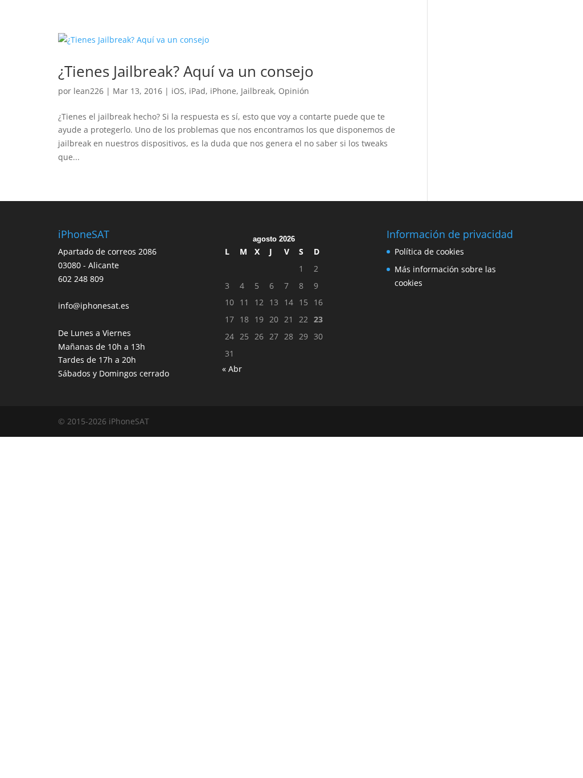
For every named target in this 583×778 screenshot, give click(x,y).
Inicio (85, 24)
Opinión (293, 90)
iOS (177, 90)
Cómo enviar (363, 24)
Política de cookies (429, 251)
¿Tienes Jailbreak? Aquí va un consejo (186, 71)
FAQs (412, 24)
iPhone (223, 90)
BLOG (447, 24)
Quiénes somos (189, 24)
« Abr (232, 368)
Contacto (491, 24)
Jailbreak (257, 90)
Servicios (127, 24)
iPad (197, 90)
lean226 (88, 90)
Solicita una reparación (279, 24)
